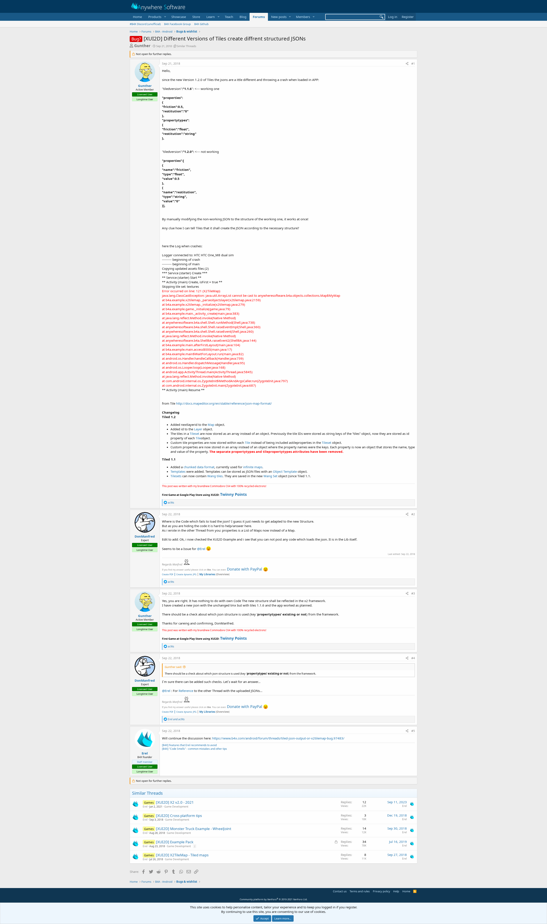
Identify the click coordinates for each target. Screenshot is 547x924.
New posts (279, 17)
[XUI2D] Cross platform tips (179, 815)
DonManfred (145, 536)
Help (396, 891)
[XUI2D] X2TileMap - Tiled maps (182, 854)
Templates (178, 471)
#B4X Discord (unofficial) (145, 24)
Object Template (285, 471)
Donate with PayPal (244, 569)
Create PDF (167, 574)
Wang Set (270, 476)
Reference (186, 691)
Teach (229, 17)
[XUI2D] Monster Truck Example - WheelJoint (193, 828)
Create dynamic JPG (185, 574)
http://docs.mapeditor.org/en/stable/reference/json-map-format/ (224, 403)
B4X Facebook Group (177, 24)
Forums (259, 17)
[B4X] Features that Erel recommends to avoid (189, 745)
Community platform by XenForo (273, 899)
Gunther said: (173, 667)
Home (137, 17)
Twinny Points (233, 494)
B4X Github (201, 24)
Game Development (176, 806)
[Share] (407, 63)
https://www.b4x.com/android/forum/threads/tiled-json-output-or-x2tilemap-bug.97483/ (278, 738)
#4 (413, 658)
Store (196, 17)
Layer (198, 429)
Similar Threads (186, 46)
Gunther (142, 45)
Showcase (178, 17)
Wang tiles (215, 476)
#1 (413, 63)
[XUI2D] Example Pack (174, 841)
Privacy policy (381, 891)
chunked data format (199, 467)
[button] (156, 17)
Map (211, 424)
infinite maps (252, 467)
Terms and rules (360, 891)
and (176, 719)
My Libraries (207, 574)
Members (303, 17)
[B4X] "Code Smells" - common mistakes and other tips (194, 749)
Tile (198, 438)
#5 (413, 731)
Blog (243, 17)
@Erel (201, 549)
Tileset (194, 433)
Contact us (340, 891)
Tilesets (176, 476)
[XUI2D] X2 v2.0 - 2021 (175, 802)
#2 (413, 514)
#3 (413, 593)
